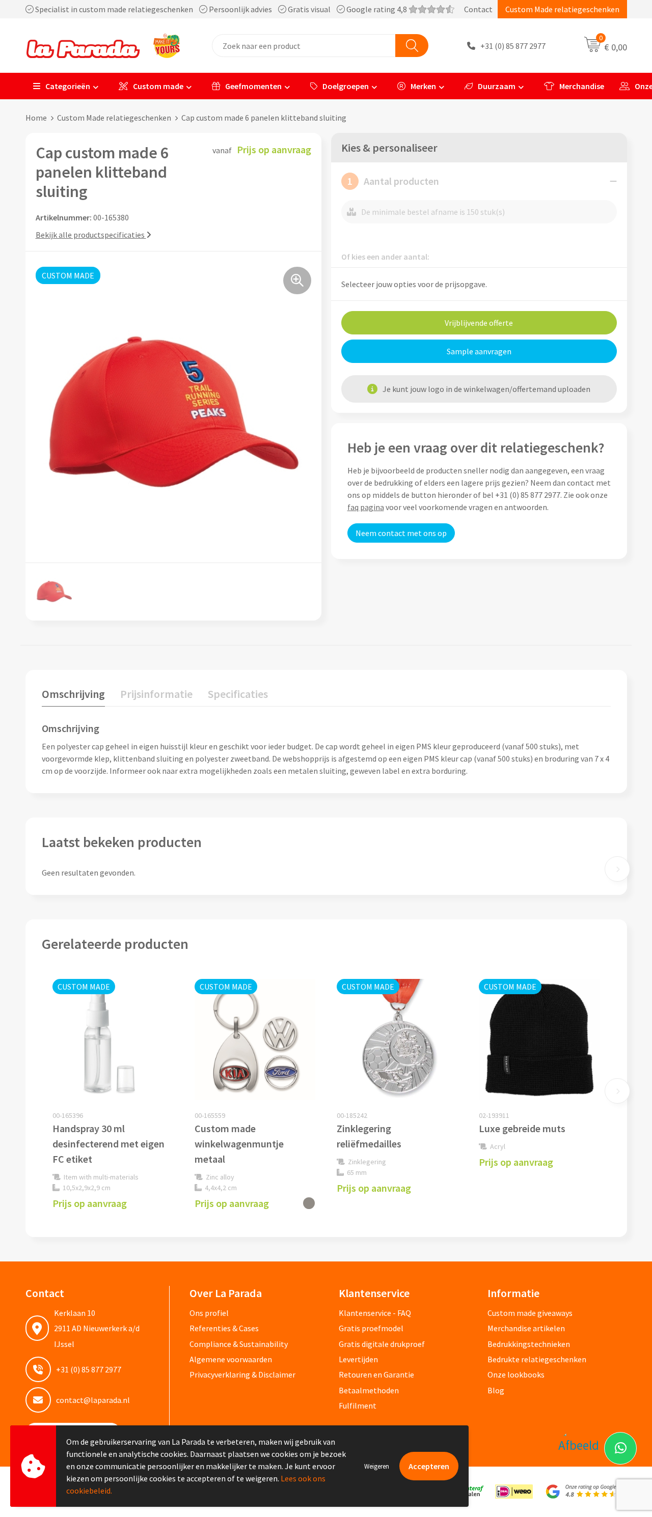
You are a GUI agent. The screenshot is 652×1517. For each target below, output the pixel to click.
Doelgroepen (345, 86)
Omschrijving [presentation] (73, 694)
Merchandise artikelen (526, 1328)
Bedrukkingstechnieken (528, 1344)
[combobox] (304, 45)
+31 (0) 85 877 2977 (513, 46)
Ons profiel (209, 1313)
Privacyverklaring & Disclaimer (242, 1374)
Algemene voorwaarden (230, 1359)
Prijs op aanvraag (89, 1203)
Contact (478, 9)
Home (36, 118)
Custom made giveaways (530, 1313)
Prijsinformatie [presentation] (156, 694)
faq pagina (365, 507)
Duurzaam (496, 86)
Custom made (158, 86)
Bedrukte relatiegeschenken (536, 1359)
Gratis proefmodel (371, 1328)
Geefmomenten (253, 86)
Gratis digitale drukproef (382, 1344)
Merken (423, 86)
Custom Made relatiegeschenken (562, 9)
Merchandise (581, 86)
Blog (495, 1390)
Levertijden (358, 1359)
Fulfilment (357, 1405)
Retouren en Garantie (376, 1374)
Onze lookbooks (516, 1374)
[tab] (73, 696)
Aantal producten (393, 181)
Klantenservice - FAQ (375, 1313)
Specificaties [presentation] (238, 694)
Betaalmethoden (369, 1390)
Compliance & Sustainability (238, 1344)
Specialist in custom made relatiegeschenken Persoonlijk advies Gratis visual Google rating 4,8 (221, 9)
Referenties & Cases (224, 1328)
